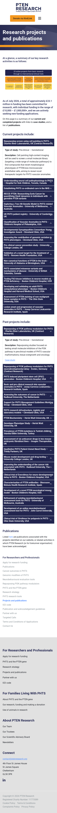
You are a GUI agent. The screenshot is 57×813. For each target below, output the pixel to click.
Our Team (7, 726)
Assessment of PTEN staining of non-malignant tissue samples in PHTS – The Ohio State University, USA (26, 299)
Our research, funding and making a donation (24, 704)
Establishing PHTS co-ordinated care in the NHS (26, 188)
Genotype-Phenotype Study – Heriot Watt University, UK (23, 424)
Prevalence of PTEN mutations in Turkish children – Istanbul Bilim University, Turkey (28, 432)
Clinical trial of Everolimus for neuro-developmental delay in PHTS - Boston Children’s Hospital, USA (28, 475)
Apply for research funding (15, 562)
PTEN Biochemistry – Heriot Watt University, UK (26, 418)
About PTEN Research (18, 720)
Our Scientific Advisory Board (16, 737)
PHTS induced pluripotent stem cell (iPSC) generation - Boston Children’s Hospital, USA (25, 377)
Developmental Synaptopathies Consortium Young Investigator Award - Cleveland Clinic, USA (28, 230)
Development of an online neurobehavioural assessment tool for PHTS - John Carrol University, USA (28, 510)
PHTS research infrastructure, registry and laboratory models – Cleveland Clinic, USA (24, 411)
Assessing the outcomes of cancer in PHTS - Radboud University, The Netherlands (25, 395)
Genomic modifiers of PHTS (16, 575)
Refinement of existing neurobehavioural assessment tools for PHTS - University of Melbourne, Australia (24, 500)
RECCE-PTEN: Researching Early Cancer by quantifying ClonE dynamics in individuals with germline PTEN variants (26, 196)
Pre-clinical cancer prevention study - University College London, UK (26, 246)
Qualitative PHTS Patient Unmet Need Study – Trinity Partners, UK (26, 450)
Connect (9, 753)
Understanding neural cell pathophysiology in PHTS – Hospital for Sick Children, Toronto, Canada (28, 181)
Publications (8, 566)
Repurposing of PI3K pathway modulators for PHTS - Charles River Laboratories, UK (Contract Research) (28, 331)
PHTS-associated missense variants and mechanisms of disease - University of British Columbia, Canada (25, 271)
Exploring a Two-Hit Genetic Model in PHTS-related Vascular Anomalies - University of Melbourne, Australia (28, 206)
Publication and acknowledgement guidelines (24, 609)
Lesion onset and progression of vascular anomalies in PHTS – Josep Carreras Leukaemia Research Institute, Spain (27, 309)
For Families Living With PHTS (24, 693)
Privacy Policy (28, 806)
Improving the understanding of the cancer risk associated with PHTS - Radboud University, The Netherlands (27, 467)
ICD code (7, 605)
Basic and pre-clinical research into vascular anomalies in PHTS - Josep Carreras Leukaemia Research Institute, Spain (27, 387)
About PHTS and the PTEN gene (18, 699)
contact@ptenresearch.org (15, 759)
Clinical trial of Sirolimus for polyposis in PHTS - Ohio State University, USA (26, 519)
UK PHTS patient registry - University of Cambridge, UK (28, 215)
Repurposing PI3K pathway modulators (21, 583)
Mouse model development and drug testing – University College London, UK (26, 458)
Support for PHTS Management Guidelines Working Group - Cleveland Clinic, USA (28, 403)
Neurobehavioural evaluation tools (19, 579)
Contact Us (8, 626)
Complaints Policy (11, 806)
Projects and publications (14, 672)
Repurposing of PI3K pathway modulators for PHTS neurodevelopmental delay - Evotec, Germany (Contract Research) (28, 369)
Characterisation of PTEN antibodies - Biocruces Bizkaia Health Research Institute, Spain (27, 483)
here (11, 537)
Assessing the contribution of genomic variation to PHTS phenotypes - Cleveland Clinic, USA (28, 238)
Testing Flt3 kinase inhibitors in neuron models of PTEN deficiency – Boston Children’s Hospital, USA (28, 280)
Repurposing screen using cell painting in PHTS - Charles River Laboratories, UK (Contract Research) (28, 142)
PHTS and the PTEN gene (15, 588)
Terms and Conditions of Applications (20, 621)
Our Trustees (8, 731)
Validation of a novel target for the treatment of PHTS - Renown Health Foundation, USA (26, 254)
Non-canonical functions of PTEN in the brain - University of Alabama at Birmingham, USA (26, 262)
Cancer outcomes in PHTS (15, 571)
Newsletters (8, 742)
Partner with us (10, 613)
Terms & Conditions (26, 803)
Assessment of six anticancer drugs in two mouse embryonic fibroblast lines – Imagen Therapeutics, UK (28, 441)
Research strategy (11, 592)
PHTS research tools (12, 596)
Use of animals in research (15, 710)
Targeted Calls (9, 617)
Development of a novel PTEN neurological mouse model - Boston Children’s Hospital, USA (28, 491)
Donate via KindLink (22, 18)
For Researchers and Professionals (28, 650)
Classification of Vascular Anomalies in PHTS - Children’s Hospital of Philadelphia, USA (26, 223)
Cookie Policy (9, 803)
